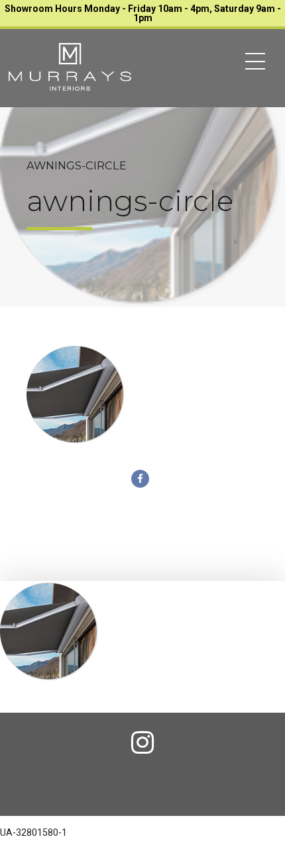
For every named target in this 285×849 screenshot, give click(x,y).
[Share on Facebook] (140, 479)
